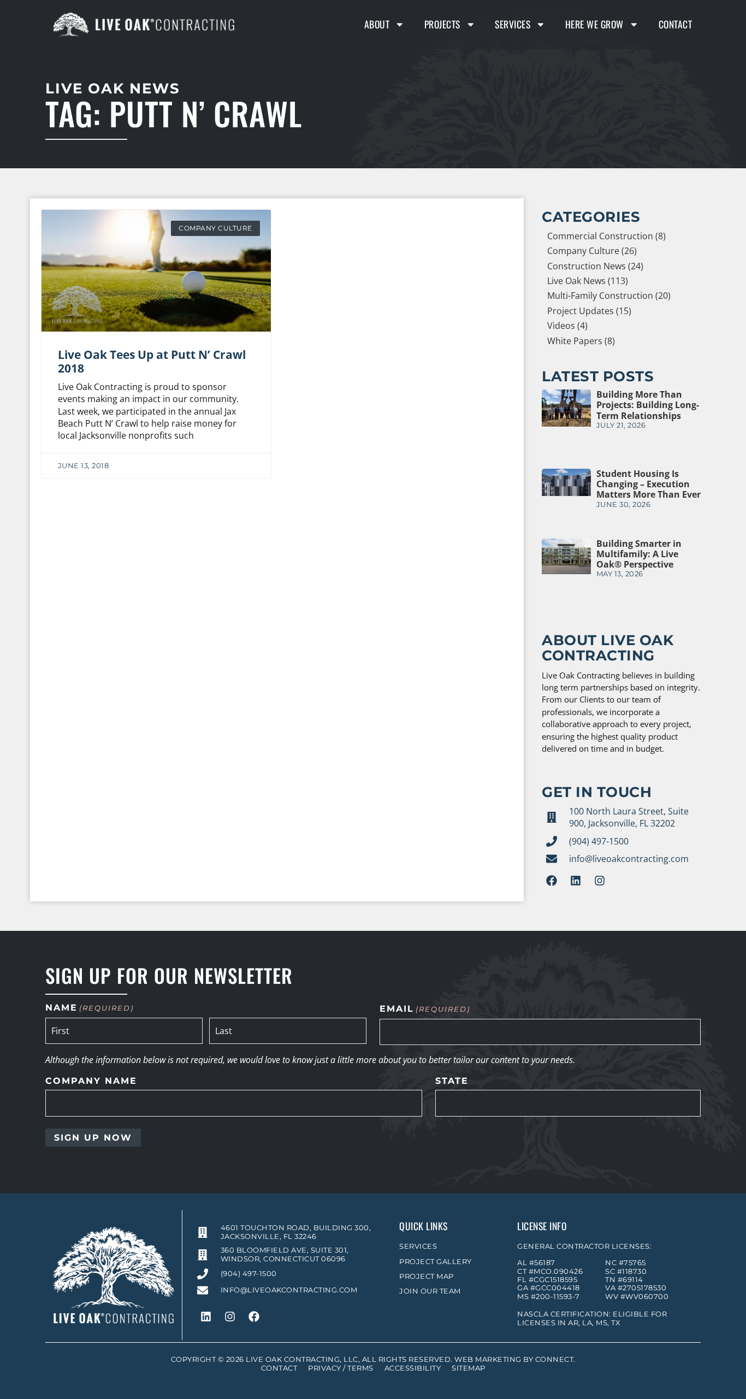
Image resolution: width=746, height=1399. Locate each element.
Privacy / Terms (341, 1368)
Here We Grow (594, 24)
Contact (675, 24)
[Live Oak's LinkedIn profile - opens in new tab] (575, 880)
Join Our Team (430, 1291)
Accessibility (412, 1368)
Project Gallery (435, 1262)
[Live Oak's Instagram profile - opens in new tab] (599, 880)
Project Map (426, 1276)
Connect (554, 1359)
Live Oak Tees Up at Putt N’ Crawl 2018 (152, 361)
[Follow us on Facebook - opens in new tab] (551, 880)
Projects (442, 24)
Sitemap (469, 1368)
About (377, 24)
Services (512, 24)
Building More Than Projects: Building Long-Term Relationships (647, 404)
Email (425, 1009)
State (452, 1081)
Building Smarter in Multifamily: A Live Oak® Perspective (639, 554)
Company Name (91, 1081)
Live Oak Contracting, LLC (302, 1359)
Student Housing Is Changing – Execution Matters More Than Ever (648, 484)
